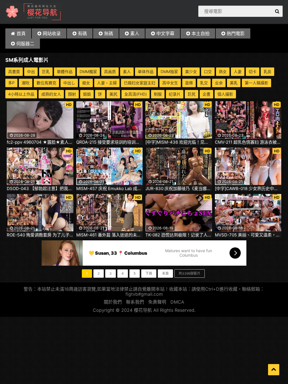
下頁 (148, 273)
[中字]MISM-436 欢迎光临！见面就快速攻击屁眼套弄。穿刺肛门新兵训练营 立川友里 (178, 142)
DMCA (177, 302)
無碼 (108, 33)
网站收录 (52, 33)
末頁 (165, 273)
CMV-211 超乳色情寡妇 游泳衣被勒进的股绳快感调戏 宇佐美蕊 (248, 142)
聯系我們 (135, 302)
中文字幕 (165, 33)
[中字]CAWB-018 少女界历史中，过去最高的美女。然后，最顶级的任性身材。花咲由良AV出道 (248, 188)
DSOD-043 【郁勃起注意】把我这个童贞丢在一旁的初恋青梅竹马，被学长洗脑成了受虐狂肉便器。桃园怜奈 (40, 188)
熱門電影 (236, 33)
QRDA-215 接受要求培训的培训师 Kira (109, 142)
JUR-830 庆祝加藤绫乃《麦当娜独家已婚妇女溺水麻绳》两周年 (178, 188)
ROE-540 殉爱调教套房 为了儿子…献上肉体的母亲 (40, 235)
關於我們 (113, 302)
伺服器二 (25, 43)
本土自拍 (201, 33)
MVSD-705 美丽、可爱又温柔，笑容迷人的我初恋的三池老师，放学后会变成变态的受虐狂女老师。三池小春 (248, 235)
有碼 (82, 33)
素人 (134, 33)
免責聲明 (157, 302)
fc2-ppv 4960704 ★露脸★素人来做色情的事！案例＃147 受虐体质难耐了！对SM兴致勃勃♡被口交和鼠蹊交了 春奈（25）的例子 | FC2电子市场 (40, 142)
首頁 (21, 33)
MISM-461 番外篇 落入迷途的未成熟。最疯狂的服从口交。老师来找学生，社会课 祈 (109, 235)
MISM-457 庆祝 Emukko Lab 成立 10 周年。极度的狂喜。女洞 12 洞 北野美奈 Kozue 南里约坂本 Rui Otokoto (109, 188)
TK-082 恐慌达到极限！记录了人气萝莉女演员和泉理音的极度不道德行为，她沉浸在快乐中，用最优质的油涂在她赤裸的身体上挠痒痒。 (178, 235)
